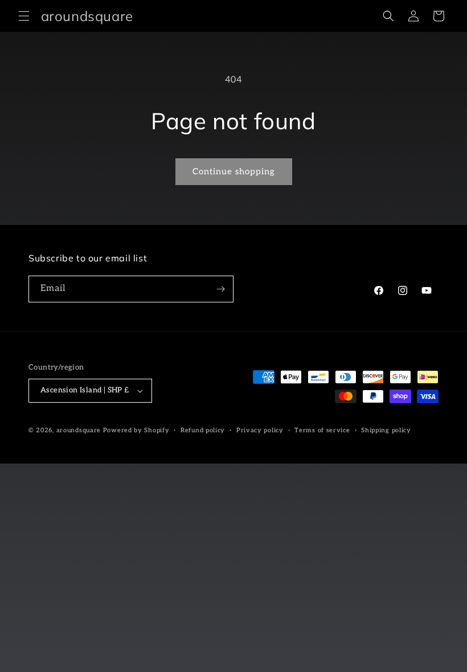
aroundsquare (78, 430)
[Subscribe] (220, 289)
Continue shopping (233, 171)
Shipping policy (386, 430)
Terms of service (322, 430)
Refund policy (203, 430)
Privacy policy (260, 430)
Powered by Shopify (136, 430)
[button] (23, 15)
